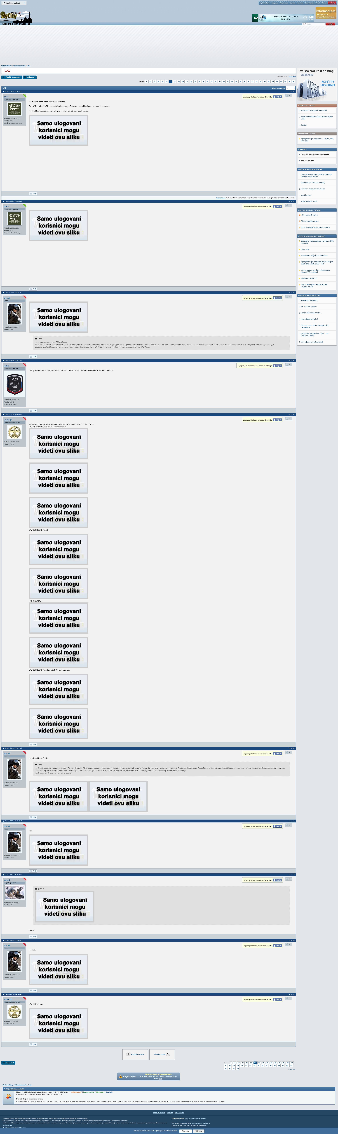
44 (281, 81)
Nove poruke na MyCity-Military (311, 236)
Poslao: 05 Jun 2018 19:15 (13, 91)
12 (150, 81)
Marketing (332, 3)
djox (6, 298)
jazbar (6, 366)
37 (252, 81)
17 (170, 81)
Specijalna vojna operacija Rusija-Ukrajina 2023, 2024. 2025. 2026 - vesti (317, 263)
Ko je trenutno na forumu (15, 1089)
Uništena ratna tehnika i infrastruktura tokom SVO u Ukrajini (315, 271)
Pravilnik (300, 3)
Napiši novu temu (13, 77)
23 (195, 81)
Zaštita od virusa (200, 1118)
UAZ (28, 65)
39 (260, 81)
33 (236, 81)
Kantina (292, 3)
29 (219, 81)
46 (289, 81)
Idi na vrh (292, 1069)
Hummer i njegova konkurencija (313, 189)
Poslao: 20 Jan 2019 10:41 (13, 748)
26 (207, 81)
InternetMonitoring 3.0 (309, 319)
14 (158, 81)
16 (166, 81)
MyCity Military (264, 3)
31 (228, 81)
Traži (318, 3)
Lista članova (309, 3)
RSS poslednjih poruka (309, 221)
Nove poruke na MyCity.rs (309, 295)
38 (256, 81)
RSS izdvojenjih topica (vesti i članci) (315, 227)
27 (211, 81)
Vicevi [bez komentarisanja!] (312, 342)
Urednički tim (179, 1112)
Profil (34, 193)
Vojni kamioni (306, 195)
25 (203, 81)
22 (191, 81)
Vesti (186, 1118)
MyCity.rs (192, 1118)
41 (269, 81)
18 (174, 81)
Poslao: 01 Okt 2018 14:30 (13, 414)
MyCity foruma (7, 1125)
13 (154, 81)
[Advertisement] (169, 46)
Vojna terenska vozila (309, 201)
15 (162, 81)
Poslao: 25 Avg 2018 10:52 (13, 360)
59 (293, 81)
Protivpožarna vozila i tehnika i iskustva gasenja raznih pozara (316, 175)
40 (265, 81)
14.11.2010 (292, 76)
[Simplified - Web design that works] (205, 1125)
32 (232, 81)
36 (248, 81)
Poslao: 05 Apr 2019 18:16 (13, 994)
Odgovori (31, 77)
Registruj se (284, 3)
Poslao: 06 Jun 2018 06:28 (13, 201)
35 (244, 81)
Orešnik (304, 125)
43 (277, 81)
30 (224, 81)
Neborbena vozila (19, 65)
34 (240, 81)
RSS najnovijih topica (309, 215)
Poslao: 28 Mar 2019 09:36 (13, 940)
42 (273, 81)
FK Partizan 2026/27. (309, 307)
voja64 (6, 420)
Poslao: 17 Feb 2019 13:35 (13, 821)
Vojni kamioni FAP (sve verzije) (313, 183)
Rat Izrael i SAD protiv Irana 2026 (314, 111)
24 (199, 81)
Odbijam (199, 1131)
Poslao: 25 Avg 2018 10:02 (13, 292)
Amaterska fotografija (309, 300)
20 (183, 81)
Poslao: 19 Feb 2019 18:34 (13, 875)
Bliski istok (305, 249)
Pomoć (324, 3)
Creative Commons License (200, 1123)
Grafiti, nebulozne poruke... (311, 313)
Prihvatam (185, 1131)
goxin (6, 97)
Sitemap (170, 1112)
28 (215, 81)
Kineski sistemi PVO (309, 278)
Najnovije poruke (159, 1112)
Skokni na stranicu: (278, 88)
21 (187, 81)
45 (285, 81)
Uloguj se (275, 3)
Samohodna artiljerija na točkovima (314, 256)
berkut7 (7, 880)
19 (179, 81)
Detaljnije (109, 1092)
